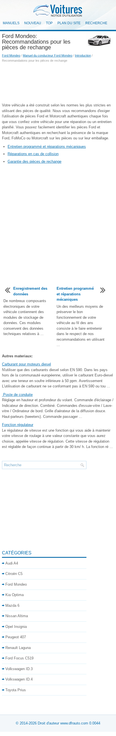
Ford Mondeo (11, 55)
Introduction (83, 55)
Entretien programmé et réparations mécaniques (47, 146)
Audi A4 (11, 563)
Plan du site (69, 23)
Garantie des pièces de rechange (34, 161)
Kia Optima (14, 595)
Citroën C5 (14, 574)
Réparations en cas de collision (33, 154)
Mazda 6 (12, 605)
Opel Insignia (16, 627)
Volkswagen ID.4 (19, 679)
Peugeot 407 (15, 637)
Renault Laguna (18, 648)
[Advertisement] (58, 83)
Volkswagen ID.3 (19, 669)
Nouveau (32, 23)
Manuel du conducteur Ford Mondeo (47, 55)
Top (49, 23)
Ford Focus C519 (19, 658)
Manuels (11, 23)
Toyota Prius (15, 690)
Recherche (96, 23)
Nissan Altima (16, 616)
